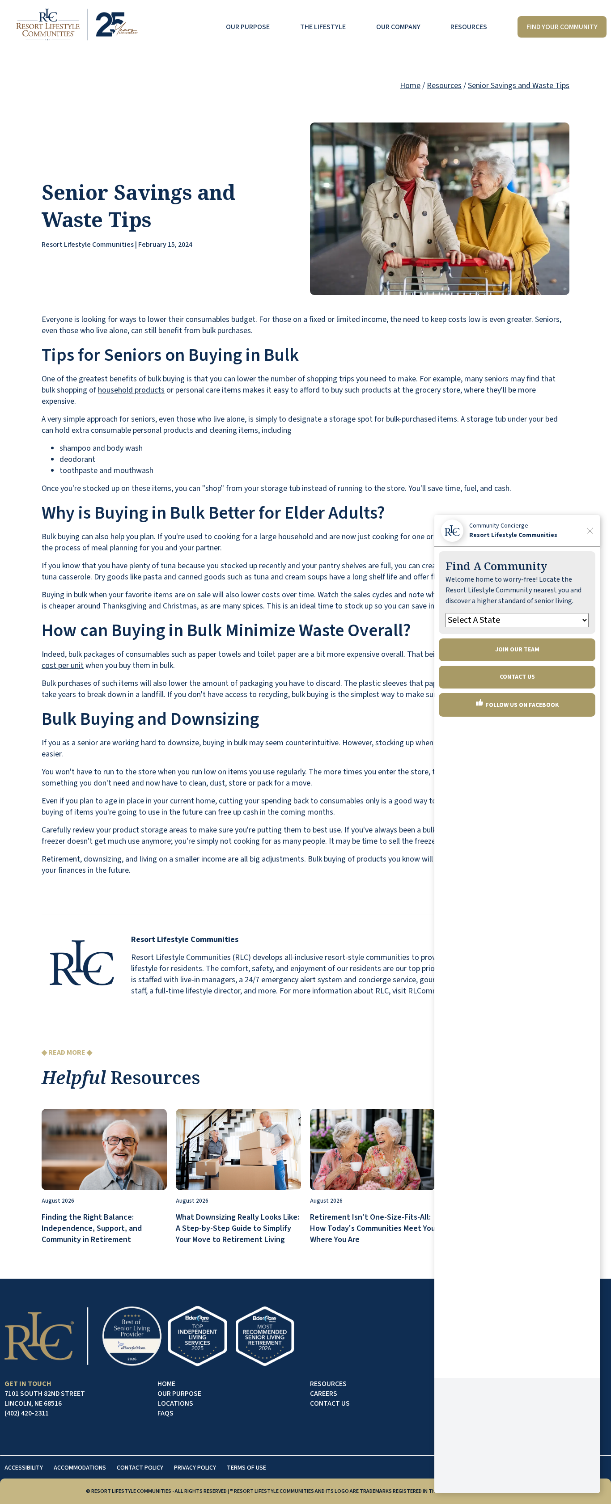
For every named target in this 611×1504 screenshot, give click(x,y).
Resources (468, 27)
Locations (175, 1403)
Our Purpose (248, 27)
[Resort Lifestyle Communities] (76, 26)
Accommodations (80, 1467)
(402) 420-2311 (26, 1413)
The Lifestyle (323, 27)
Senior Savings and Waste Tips (518, 85)
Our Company (398, 27)
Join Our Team (517, 649)
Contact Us (330, 1403)
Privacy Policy (195, 1467)
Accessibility (23, 1467)
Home (410, 85)
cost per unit (63, 665)
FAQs (165, 1413)
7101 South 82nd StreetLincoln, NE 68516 (44, 1398)
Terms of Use (246, 1467)
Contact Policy (140, 1467)
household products (131, 390)
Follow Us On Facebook (521, 705)
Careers (323, 1393)
